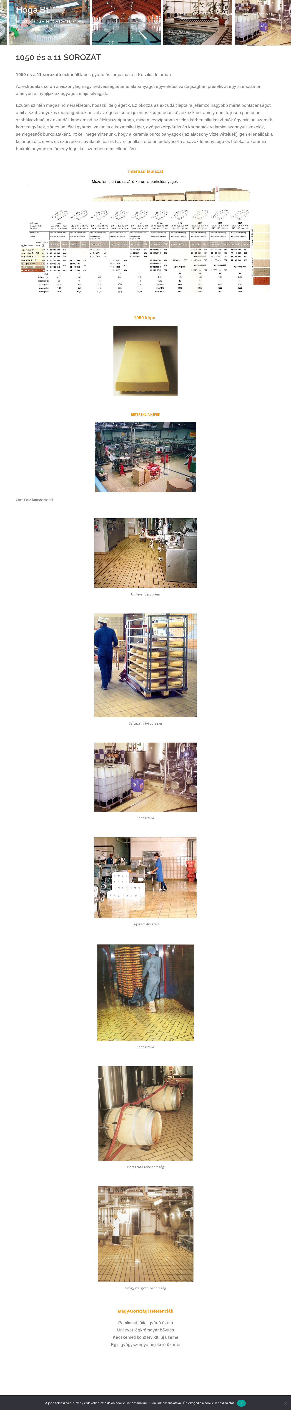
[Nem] (285, 1403)
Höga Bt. (33, 10)
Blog (246, 14)
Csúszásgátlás (226, 14)
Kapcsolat (264, 14)
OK (241, 1403)
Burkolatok (200, 14)
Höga (181, 14)
